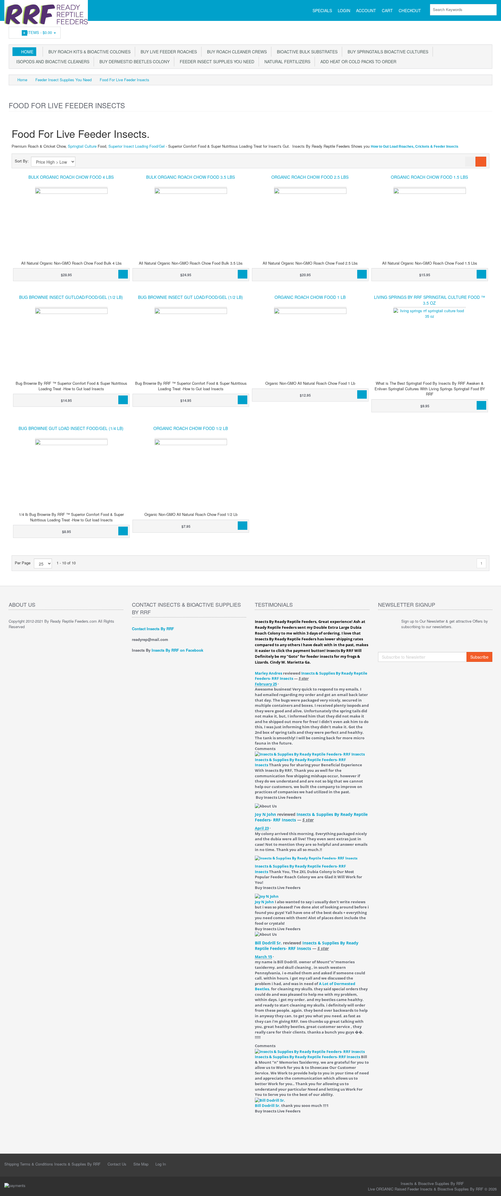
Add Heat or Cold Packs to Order (357, 61)
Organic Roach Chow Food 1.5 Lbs (429, 177)
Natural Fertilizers (286, 61)
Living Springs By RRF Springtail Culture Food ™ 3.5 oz (429, 300)
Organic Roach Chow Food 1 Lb (310, 297)
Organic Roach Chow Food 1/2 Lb (190, 428)
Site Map (140, 1164)
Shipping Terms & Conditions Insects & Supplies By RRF (52, 1164)
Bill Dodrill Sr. (268, 943)
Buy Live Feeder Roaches (167, 52)
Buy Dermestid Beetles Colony (133, 61)
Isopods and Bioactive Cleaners (51, 61)
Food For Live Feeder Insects (124, 79)
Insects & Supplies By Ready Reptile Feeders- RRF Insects (306, 945)
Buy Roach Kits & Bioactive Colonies (88, 52)
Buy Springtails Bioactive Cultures (386, 52)
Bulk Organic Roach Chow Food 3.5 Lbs (190, 177)
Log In (160, 1164)
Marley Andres (268, 673)
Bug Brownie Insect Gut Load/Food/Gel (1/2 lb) (190, 297)
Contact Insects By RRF (153, 628)
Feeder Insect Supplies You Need (215, 61)
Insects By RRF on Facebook (177, 650)
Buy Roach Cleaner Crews (236, 52)
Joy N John (265, 814)
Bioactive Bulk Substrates (306, 52)
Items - (38, 32)
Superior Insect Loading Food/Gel (136, 146)
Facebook (488, 31)
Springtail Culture (82, 146)
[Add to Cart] (123, 274)
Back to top (491, 1187)
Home (27, 52)
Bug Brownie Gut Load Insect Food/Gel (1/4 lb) (71, 428)
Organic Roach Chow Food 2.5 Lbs (309, 177)
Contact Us (117, 1164)
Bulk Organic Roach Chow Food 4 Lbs (71, 177)
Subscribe (479, 657)
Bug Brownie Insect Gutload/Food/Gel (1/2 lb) (71, 297)
